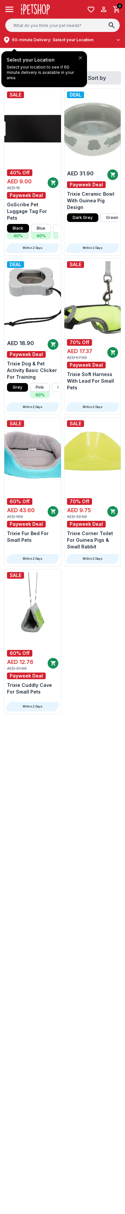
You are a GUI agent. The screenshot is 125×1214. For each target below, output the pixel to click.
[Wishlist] (91, 9)
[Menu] (9, 9)
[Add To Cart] (53, 182)
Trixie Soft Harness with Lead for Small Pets (90, 380)
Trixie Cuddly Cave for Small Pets (29, 688)
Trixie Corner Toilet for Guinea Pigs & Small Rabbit (90, 539)
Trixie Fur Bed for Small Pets (28, 536)
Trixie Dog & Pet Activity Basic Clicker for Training (32, 370)
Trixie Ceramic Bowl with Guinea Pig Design (90, 200)
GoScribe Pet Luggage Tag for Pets (27, 211)
